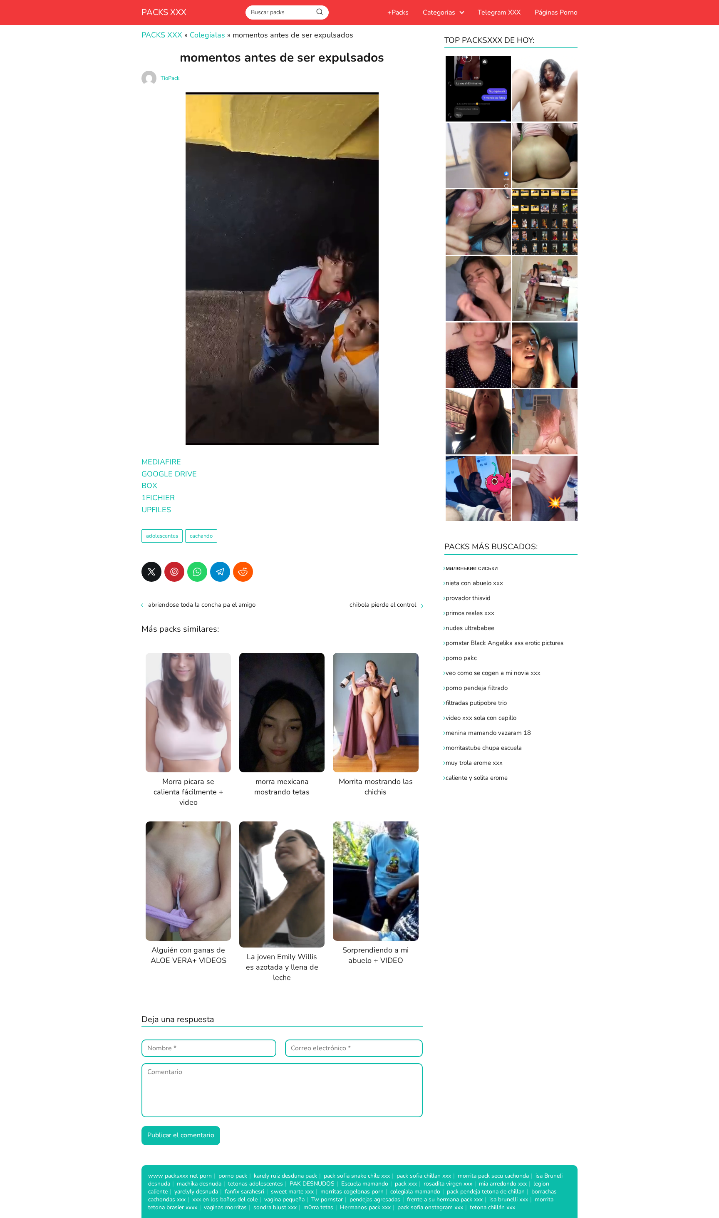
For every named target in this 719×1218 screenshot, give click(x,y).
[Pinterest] (174, 572)
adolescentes (162, 536)
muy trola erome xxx (474, 763)
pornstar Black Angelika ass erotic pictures (504, 643)
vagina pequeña (284, 1199)
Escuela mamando (364, 1184)
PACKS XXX (163, 12)
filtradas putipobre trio (476, 703)
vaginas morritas (225, 1207)
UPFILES (156, 510)
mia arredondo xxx (503, 1184)
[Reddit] (243, 572)
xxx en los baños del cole (225, 1199)
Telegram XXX (499, 12)
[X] (151, 572)
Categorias (439, 12)
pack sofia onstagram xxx (430, 1207)
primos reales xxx (470, 613)
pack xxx (406, 1184)
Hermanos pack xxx (365, 1207)
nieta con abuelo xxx (474, 583)
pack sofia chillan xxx (424, 1176)
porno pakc (461, 658)
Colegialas (207, 35)
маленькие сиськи (472, 568)
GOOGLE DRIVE (169, 474)
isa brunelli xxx (508, 1199)
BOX (149, 486)
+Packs (398, 12)
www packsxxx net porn (180, 1176)
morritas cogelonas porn (352, 1192)
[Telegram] (220, 572)
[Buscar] (319, 12)
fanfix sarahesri (244, 1192)
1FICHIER (158, 498)
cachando (201, 536)
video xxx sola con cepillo (481, 718)
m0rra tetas (318, 1207)
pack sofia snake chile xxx (357, 1176)
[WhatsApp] (197, 572)
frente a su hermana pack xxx (445, 1199)
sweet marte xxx (292, 1192)
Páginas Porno (556, 12)
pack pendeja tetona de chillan (486, 1192)
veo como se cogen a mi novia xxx (493, 673)
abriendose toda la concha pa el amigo (201, 604)
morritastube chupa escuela (484, 748)
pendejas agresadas (375, 1199)
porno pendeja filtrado (477, 688)
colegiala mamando (415, 1192)
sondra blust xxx (275, 1207)
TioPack (170, 78)
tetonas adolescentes (255, 1184)
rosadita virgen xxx (448, 1184)
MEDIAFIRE (161, 462)
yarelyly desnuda (196, 1192)
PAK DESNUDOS (312, 1184)
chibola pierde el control (383, 604)
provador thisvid (468, 598)
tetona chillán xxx (492, 1207)
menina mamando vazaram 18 (488, 733)
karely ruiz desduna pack (285, 1176)
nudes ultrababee (470, 628)
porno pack (232, 1176)
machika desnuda (199, 1184)
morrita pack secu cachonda (493, 1176)
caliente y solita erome (477, 778)
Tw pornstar (327, 1199)
